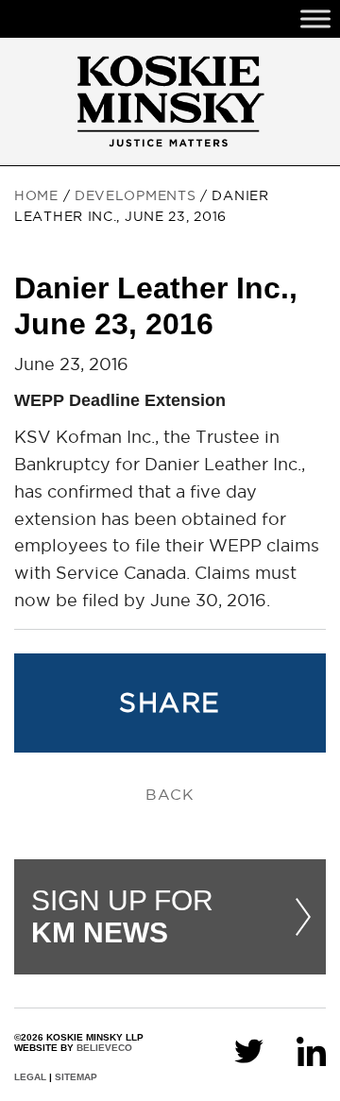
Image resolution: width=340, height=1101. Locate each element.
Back (170, 794)
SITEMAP (76, 1077)
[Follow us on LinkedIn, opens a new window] (311, 1050)
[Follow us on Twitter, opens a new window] (249, 1050)
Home (36, 195)
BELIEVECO (104, 1047)
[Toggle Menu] (315, 18)
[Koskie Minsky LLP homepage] (170, 101)
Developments (135, 195)
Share (169, 702)
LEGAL (30, 1077)
